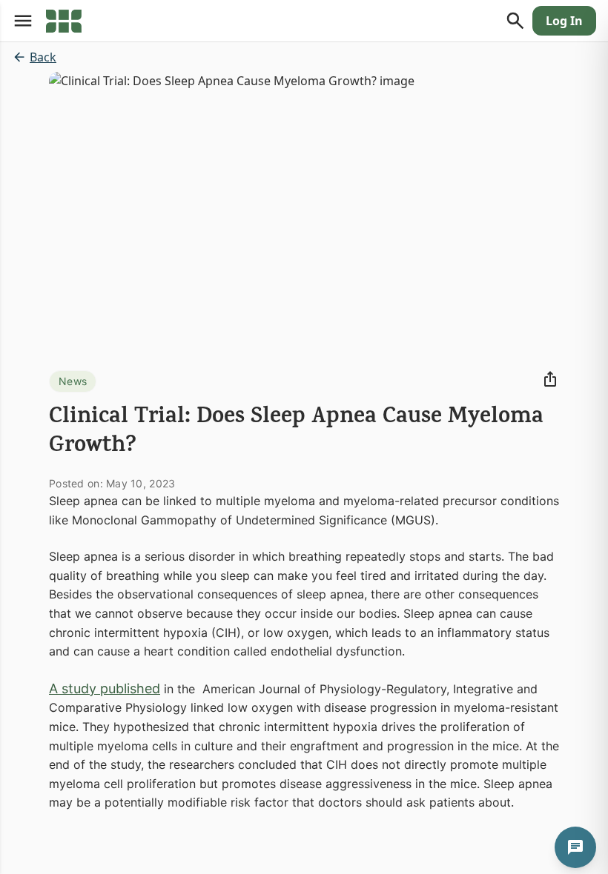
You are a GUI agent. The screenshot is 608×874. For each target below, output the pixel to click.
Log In (564, 21)
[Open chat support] (575, 847)
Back (43, 57)
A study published (104, 688)
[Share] (550, 379)
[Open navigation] (23, 21)
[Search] (515, 21)
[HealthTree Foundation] (64, 21)
